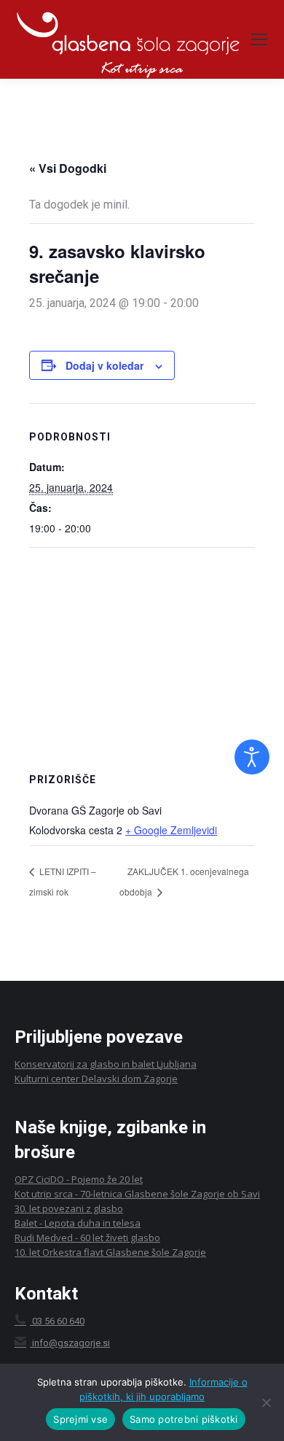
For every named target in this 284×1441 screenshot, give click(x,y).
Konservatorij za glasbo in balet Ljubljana (106, 1064)
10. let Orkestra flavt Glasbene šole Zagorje (110, 1252)
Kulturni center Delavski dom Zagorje (96, 1078)
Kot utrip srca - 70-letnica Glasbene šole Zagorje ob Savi (137, 1193)
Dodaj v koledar (104, 365)
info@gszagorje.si (71, 1342)
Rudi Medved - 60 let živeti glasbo (87, 1237)
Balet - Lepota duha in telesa (78, 1223)
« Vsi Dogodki (67, 168)
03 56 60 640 (57, 1321)
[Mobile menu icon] (259, 39)
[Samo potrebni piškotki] (266, 1402)
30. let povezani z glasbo (69, 1208)
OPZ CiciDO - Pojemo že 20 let (79, 1179)
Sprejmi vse (80, 1419)
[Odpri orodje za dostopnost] (251, 756)
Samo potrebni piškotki (184, 1419)
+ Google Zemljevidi (171, 830)
